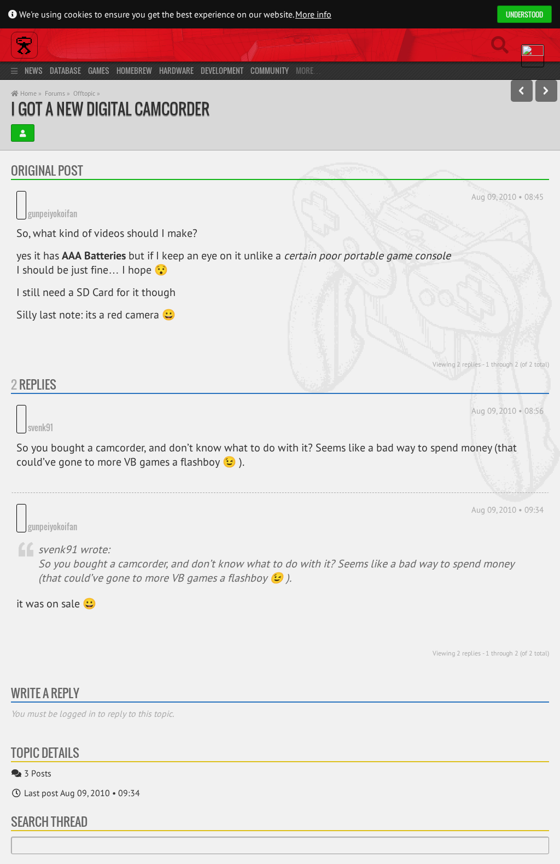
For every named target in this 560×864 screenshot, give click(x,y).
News (34, 70)
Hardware (176, 70)
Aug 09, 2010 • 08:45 (507, 197)
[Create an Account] (22, 133)
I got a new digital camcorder (110, 108)
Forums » (57, 93)
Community (269, 70)
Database (65, 70)
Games (98, 70)
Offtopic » (86, 93)
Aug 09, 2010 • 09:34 (507, 493)
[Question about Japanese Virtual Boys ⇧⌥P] (522, 91)
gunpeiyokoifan (52, 213)
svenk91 (40, 411)
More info (313, 14)
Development (222, 70)
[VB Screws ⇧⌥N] (546, 91)
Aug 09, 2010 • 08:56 (507, 410)
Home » (30, 93)
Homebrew (134, 70)
